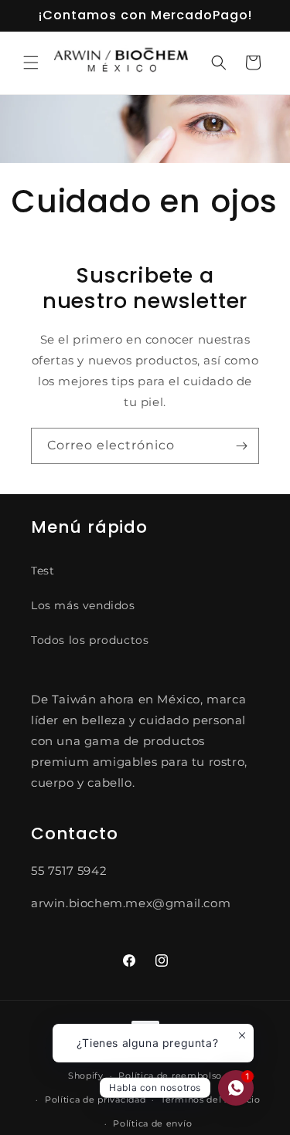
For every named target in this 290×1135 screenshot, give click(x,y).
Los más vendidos (83, 605)
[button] (31, 63)
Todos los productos (89, 640)
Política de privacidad (95, 1099)
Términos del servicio (211, 1099)
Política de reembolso (170, 1075)
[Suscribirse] (241, 446)
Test (42, 571)
